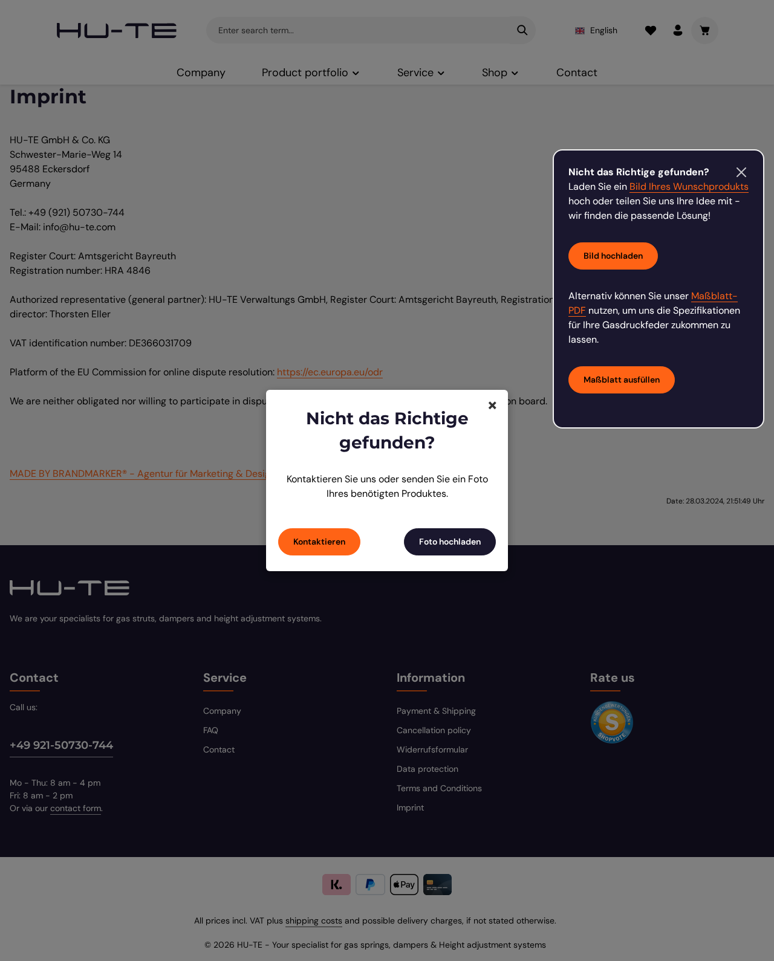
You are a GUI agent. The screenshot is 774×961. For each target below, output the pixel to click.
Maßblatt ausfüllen (622, 379)
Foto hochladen (450, 541)
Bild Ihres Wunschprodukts (689, 186)
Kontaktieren (319, 541)
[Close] (741, 172)
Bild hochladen (613, 255)
